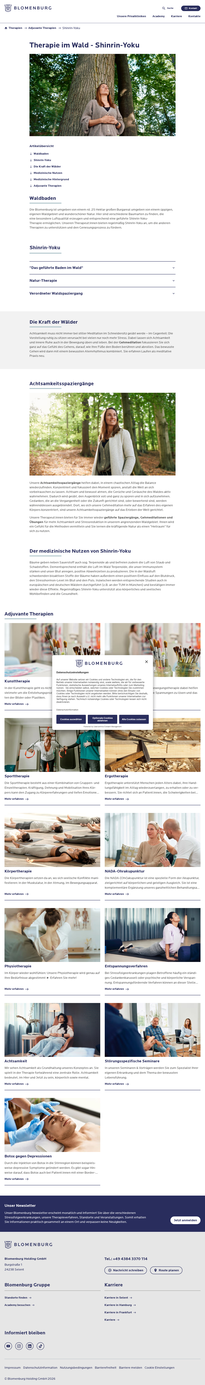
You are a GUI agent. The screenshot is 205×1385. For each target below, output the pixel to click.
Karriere (176, 16)
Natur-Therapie (43, 280)
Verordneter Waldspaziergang (56, 293)
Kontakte (194, 16)
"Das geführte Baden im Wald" (56, 267)
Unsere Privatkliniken (131, 16)
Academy (158, 16)
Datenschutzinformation (40, 1368)
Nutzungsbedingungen (76, 1368)
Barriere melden (130, 1368)
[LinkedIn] (29, 1346)
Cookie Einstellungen (159, 1368)
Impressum (12, 1368)
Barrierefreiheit (105, 1368)
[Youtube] (8, 1346)
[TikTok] (40, 1346)
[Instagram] (19, 1346)
